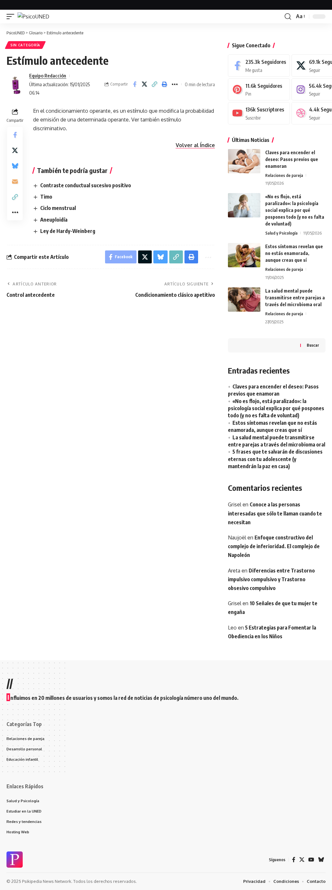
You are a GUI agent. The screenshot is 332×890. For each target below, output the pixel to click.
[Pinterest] (259, 89)
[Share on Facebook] (134, 84)
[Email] (15, 181)
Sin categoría (25, 45)
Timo (46, 196)
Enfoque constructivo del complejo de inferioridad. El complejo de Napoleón (274, 546)
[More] (174, 84)
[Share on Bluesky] (15, 166)
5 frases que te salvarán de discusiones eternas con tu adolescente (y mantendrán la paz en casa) (275, 458)
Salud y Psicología (281, 233)
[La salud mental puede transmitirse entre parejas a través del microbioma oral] (244, 299)
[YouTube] (311, 859)
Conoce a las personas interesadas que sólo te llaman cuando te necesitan (275, 513)
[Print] (164, 84)
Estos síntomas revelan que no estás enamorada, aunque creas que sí (294, 253)
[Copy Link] (154, 84)
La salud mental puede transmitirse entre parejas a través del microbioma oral (295, 297)
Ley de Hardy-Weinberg (67, 231)
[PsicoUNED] (33, 16)
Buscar (313, 345)
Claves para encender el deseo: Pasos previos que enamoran (291, 159)
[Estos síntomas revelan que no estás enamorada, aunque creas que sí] (244, 255)
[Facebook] (259, 65)
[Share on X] (144, 84)
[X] (302, 859)
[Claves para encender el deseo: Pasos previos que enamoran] (244, 161)
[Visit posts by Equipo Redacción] (16, 84)
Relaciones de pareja (284, 175)
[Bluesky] (321, 859)
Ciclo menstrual (58, 208)
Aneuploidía (53, 219)
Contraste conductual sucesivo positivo (85, 185)
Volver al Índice (195, 145)
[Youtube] (259, 113)
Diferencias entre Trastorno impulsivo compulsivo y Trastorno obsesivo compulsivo (271, 579)
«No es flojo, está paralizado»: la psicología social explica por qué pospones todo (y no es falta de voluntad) (294, 210)
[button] (12, 16)
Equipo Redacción (47, 75)
